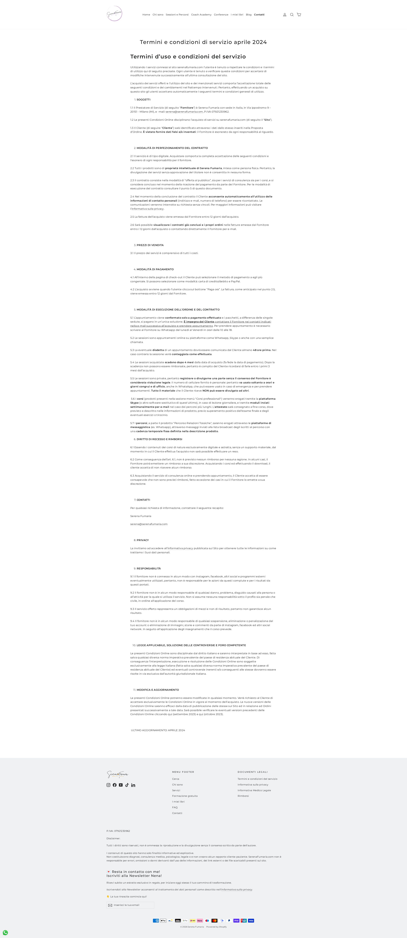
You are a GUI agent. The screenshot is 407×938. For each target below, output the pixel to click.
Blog (249, 14)
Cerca (175, 779)
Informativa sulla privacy (253, 784)
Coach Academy (201, 14)
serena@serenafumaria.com (184, 111)
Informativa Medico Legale (254, 790)
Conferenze (221, 14)
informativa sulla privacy (148, 208)
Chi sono (158, 14)
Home (146, 14)
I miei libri (237, 14)
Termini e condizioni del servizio (257, 779)
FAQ (175, 807)
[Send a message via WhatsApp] (5, 932)
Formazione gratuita (185, 796)
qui (170, 714)
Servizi (176, 790)
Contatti (259, 14)
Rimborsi (243, 796)
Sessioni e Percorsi (177, 14)
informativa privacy (180, 548)
